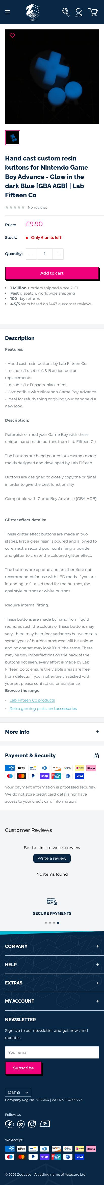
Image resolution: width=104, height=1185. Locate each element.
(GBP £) (14, 1092)
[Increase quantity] (58, 254)
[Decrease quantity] (31, 254)
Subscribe (23, 1068)
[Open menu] (7, 12)
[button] (9, 311)
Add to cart (52, 273)
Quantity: (14, 253)
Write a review (52, 858)
